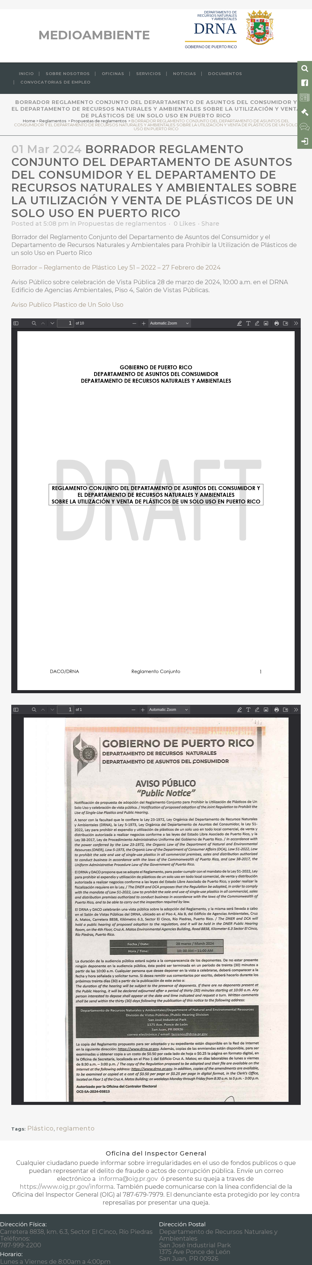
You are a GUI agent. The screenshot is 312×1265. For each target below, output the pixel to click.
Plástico (40, 1128)
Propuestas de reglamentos (98, 120)
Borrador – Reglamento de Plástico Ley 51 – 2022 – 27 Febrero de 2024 (116, 267)
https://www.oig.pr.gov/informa (67, 1186)
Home (29, 120)
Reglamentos (52, 120)
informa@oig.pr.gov (128, 1178)
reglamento (75, 1128)
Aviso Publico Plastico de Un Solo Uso (67, 304)
